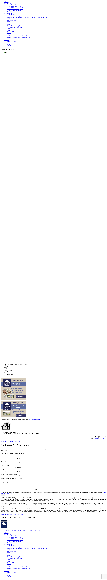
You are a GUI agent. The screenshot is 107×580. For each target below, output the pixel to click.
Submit (2, 495)
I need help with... (5, 482)
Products (9, 33)
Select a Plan (9, 530)
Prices (8, 30)
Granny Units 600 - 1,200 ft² (14, 10)
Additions (9, 18)
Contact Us (9, 45)
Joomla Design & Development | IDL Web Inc (12, 514)
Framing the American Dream (14, 27)
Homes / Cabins (11, 14)
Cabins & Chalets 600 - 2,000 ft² (15, 9)
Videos (8, 28)
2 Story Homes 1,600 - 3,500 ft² (15, 7)
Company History (11, 42)
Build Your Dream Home (34, 419)
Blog (5, 47)
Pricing (31, 530)
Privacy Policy (37, 530)
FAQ (8, 34)
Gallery (5, 38)
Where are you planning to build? (9, 474)
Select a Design (7, 3)
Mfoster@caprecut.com (100, 438)
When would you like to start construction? (11, 478)
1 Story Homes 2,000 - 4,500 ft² (15, 6)
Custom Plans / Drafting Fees (14, 26)
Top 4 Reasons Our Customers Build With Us (18, 35)
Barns (8, 21)
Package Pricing (8, 13)
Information (7, 23)
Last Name (4, 461)
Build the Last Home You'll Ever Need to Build (18, 37)
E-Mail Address (5, 465)
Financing (25, 530)
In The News (10, 44)
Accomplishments (11, 41)
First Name (4, 457)
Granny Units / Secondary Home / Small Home (18, 16)
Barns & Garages (11, 11)
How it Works (10, 31)
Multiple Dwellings (11, 20)
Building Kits (10, 24)
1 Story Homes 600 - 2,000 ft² (14, 4)
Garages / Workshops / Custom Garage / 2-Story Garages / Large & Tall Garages (27, 17)
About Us (6, 40)
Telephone (3, 470)
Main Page (6, 2)
